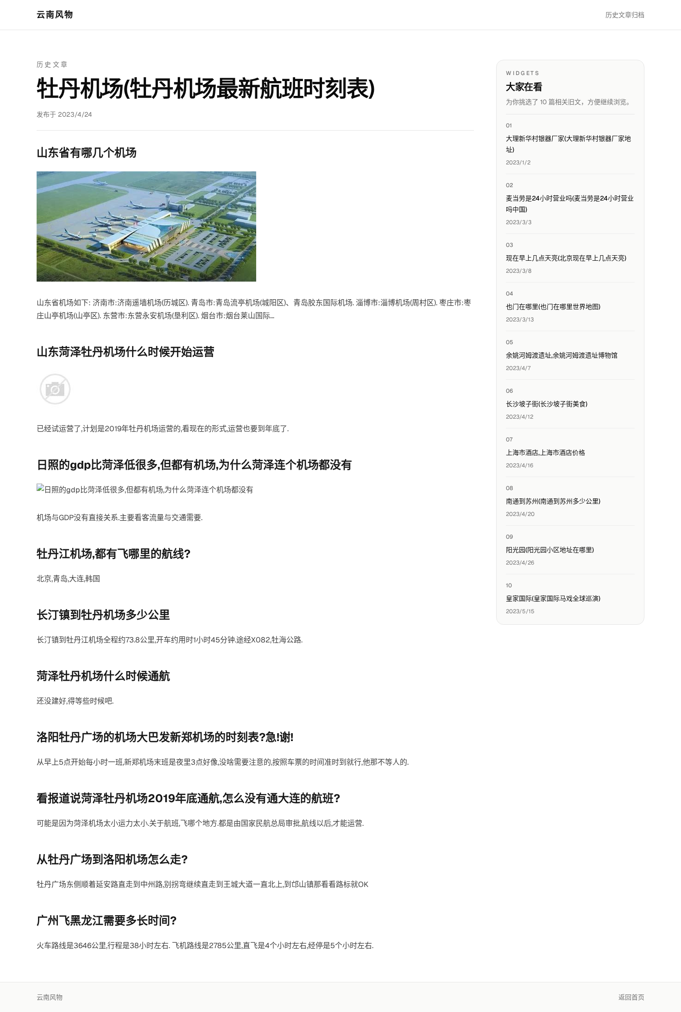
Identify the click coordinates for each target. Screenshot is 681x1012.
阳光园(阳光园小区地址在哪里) (550, 550)
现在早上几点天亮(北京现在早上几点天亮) (566, 258)
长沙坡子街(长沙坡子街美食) (546, 404)
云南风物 (55, 14)
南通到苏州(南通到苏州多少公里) (553, 501)
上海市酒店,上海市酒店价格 (545, 452)
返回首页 (631, 997)
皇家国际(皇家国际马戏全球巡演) (553, 598)
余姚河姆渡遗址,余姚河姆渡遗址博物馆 (562, 355)
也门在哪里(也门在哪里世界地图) (553, 306)
